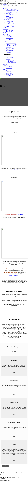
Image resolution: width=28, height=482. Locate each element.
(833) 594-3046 (14, 169)
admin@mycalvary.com (14, 275)
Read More (5, 4)
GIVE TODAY (14, 122)
